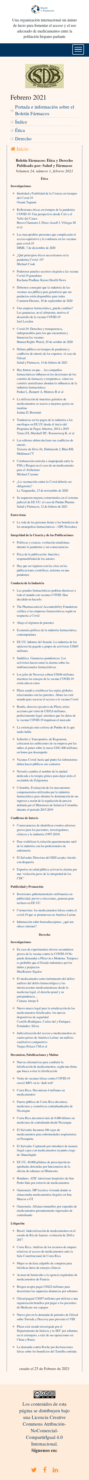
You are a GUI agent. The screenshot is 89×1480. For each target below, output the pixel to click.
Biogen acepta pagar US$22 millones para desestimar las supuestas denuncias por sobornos (47, 1288)
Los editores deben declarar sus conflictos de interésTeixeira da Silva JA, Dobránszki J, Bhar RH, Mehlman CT (45, 447)
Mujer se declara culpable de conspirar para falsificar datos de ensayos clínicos (44, 1265)
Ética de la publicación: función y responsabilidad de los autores (38, 556)
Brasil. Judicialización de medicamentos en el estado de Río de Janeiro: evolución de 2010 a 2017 (46, 1235)
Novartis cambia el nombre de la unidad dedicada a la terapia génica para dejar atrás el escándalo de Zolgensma (46, 775)
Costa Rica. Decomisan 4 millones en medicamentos (41, 1092)
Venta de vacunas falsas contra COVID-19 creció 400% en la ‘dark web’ (43, 1080)
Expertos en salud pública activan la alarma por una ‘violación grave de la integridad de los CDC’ (47, 873)
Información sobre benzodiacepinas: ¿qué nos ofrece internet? (45, 923)
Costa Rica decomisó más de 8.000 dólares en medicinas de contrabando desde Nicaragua (46, 1120)
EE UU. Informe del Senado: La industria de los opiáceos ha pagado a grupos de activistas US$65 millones (47, 646)
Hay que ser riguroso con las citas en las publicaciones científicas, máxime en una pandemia (43, 570)
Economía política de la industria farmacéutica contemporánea (47, 632)
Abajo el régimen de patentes (35, 622)
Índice (21, 122)
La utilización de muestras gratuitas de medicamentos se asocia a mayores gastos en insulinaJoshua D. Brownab (45, 406)
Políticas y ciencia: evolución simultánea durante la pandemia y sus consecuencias (43, 544)
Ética (20, 130)
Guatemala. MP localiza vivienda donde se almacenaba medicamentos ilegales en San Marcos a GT (44, 1194)
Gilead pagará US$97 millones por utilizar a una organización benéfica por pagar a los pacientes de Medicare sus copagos (47, 1302)
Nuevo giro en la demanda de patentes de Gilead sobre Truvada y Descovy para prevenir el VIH (47, 1316)
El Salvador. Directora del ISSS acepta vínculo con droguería (46, 859)
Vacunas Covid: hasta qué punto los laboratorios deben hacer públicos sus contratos (47, 761)
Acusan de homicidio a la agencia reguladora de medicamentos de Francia (47, 1276)
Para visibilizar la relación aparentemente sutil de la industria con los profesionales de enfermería (47, 846)
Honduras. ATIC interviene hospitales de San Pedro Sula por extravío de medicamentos (45, 1180)
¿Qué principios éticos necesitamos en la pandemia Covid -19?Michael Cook (43, 259)
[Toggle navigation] (78, 49)
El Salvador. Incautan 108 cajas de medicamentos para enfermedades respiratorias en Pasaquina (46, 1134)
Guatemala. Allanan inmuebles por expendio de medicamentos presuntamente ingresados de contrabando (47, 1210)
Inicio (21, 148)
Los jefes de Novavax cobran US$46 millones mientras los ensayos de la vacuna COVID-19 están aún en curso (45, 678)
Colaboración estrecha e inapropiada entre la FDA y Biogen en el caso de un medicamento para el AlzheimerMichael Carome (45, 467)
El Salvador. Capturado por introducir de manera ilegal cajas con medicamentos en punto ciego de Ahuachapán (47, 1150)
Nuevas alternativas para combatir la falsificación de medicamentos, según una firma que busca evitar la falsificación (47, 1066)
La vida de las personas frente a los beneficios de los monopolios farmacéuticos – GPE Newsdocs (47, 524)
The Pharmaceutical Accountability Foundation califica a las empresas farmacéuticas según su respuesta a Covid (47, 611)
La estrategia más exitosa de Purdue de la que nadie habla (46, 729)
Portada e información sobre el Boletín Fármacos (44, 110)
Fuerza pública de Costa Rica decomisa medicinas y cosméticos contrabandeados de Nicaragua (45, 1106)
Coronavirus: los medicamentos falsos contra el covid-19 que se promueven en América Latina (47, 912)
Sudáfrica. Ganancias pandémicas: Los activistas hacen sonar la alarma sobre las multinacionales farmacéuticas (43, 662)
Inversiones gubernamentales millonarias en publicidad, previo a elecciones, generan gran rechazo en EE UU (45, 898)
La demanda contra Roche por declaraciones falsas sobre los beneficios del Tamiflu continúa (47, 1349)
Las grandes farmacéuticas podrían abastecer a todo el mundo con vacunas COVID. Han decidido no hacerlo (46, 594)
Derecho (23, 138)
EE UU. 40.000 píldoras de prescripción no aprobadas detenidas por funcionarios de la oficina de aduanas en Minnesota (43, 1166)
